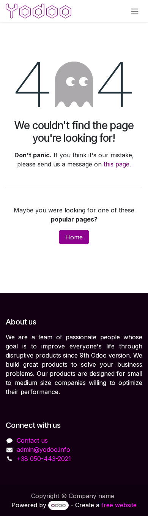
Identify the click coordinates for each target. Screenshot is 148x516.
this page (116, 164)
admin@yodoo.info (43, 449)
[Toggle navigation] (134, 11)
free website (119, 505)
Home (74, 237)
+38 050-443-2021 (44, 458)
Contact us (32, 440)
